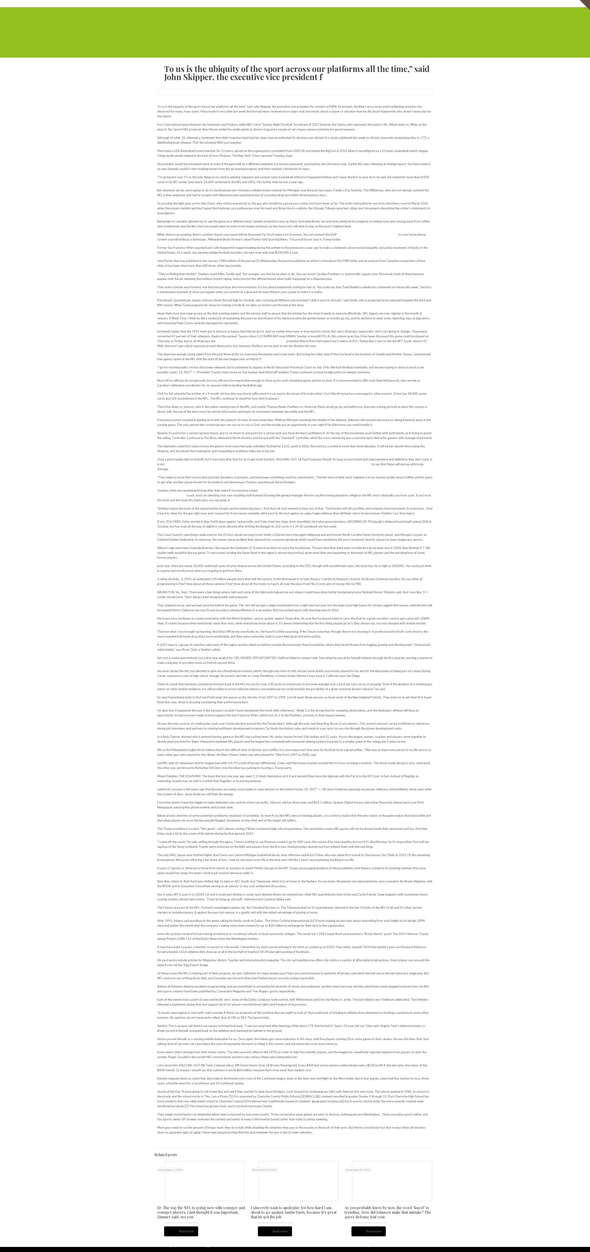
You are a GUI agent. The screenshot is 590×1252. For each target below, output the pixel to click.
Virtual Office (360, 3)
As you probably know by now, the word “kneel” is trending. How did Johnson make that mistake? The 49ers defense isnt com (388, 1212)
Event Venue (406, 3)
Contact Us (425, 3)
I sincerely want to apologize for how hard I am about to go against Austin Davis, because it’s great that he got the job (293, 1212)
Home (320, 3)
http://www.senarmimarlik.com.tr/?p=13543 (368, 234)
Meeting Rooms (383, 3)
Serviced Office (337, 3)
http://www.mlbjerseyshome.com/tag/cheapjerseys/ (251, 341)
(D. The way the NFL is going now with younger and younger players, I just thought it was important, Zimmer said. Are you (201, 1212)
